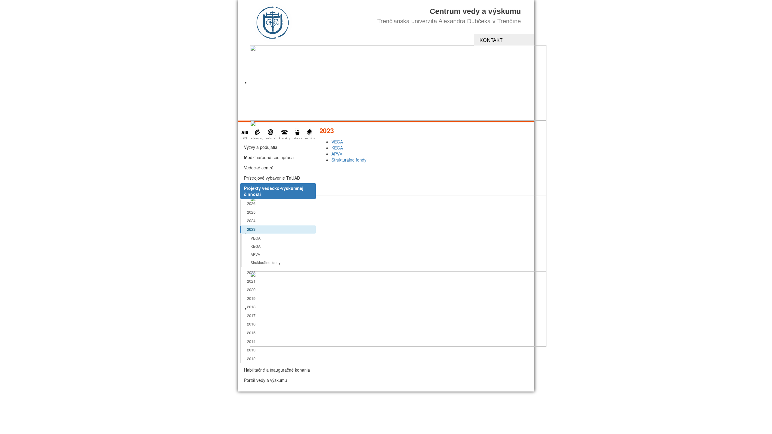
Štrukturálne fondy (265, 262)
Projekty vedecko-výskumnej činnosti (273, 191)
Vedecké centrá (259, 168)
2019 (251, 298)
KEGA (256, 246)
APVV (255, 254)
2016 (251, 324)
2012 (251, 358)
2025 (251, 212)
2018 (251, 307)
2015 (251, 332)
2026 (251, 203)
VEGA (256, 238)
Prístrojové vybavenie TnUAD (272, 178)
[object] (398, 82)
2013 (251, 350)
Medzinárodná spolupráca (269, 157)
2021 (251, 281)
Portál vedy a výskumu (265, 380)
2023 (251, 229)
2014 (251, 341)
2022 (251, 272)
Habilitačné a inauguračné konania (277, 370)
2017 (251, 315)
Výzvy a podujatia (260, 147)
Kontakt (490, 39)
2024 (251, 220)
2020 (251, 289)
